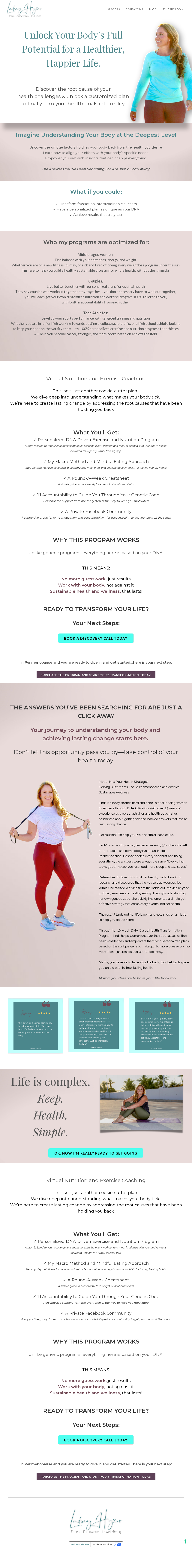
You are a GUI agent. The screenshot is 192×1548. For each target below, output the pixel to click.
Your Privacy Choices (102, 1544)
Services (113, 9)
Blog (153, 9)
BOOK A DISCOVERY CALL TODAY (96, 638)
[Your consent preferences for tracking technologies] (185, 1541)
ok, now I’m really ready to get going (95, 1153)
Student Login (173, 9)
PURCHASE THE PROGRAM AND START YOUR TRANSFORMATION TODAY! (96, 675)
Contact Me (134, 9)
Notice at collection (80, 1544)
